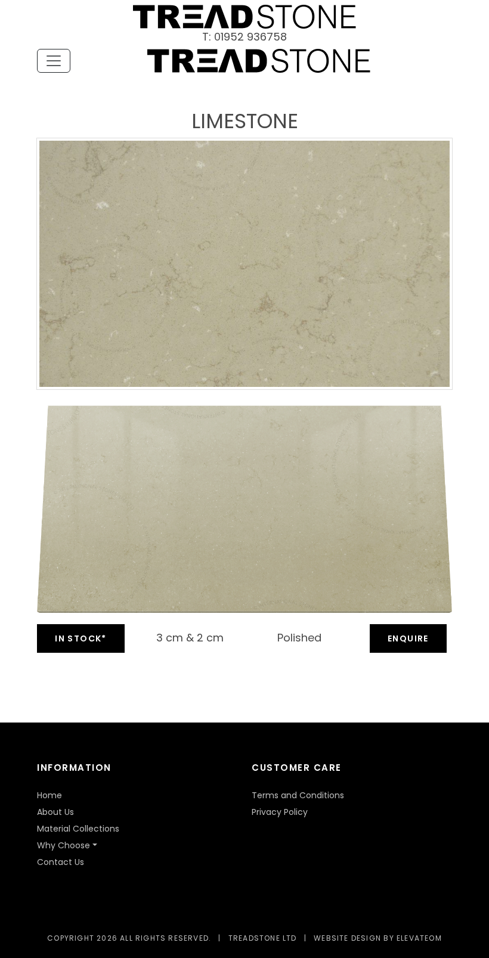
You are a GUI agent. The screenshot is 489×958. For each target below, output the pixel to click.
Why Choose (63, 845)
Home (49, 795)
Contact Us (60, 862)
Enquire (408, 638)
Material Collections (78, 829)
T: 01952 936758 (244, 36)
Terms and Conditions (298, 795)
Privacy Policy (280, 812)
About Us (55, 812)
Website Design (347, 938)
